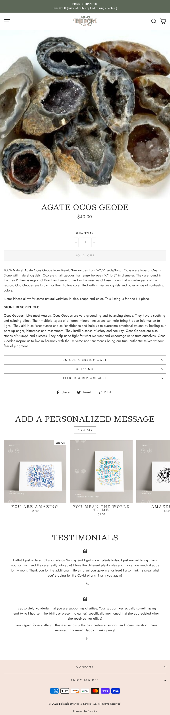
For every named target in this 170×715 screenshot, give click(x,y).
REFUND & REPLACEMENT (85, 378)
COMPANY (85, 666)
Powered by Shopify (85, 711)
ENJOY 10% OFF (85, 680)
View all (85, 429)
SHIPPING (85, 369)
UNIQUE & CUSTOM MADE (85, 360)
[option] (85, 6)
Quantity (85, 233)
